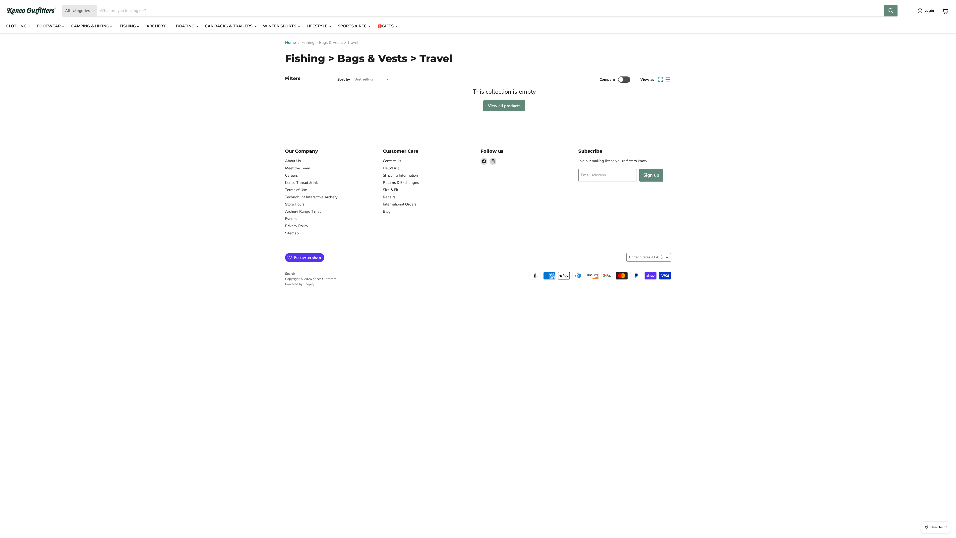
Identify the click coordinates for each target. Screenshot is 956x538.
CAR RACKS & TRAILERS (229, 26)
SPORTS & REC (353, 26)
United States (646, 257)
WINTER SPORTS (280, 26)
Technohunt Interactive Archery (311, 197)
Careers (291, 175)
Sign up (651, 175)
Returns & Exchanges (401, 182)
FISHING (128, 26)
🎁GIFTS (386, 26)
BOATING (185, 26)
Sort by (343, 79)
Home (290, 42)
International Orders (400, 204)
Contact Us (392, 160)
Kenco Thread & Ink (301, 182)
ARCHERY (156, 26)
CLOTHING (17, 26)
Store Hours (294, 204)
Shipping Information (400, 175)
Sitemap (292, 233)
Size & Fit (390, 189)
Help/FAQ (391, 168)
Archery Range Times (303, 211)
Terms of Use (296, 189)
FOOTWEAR (49, 26)
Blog (387, 211)
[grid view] (660, 79)
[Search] (890, 10)
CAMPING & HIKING (90, 26)
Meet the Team (297, 168)
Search (290, 273)
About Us (293, 160)
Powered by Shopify (299, 284)
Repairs (389, 197)
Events (291, 218)
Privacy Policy (296, 225)
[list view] (667, 79)
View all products (504, 106)
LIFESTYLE (317, 26)
